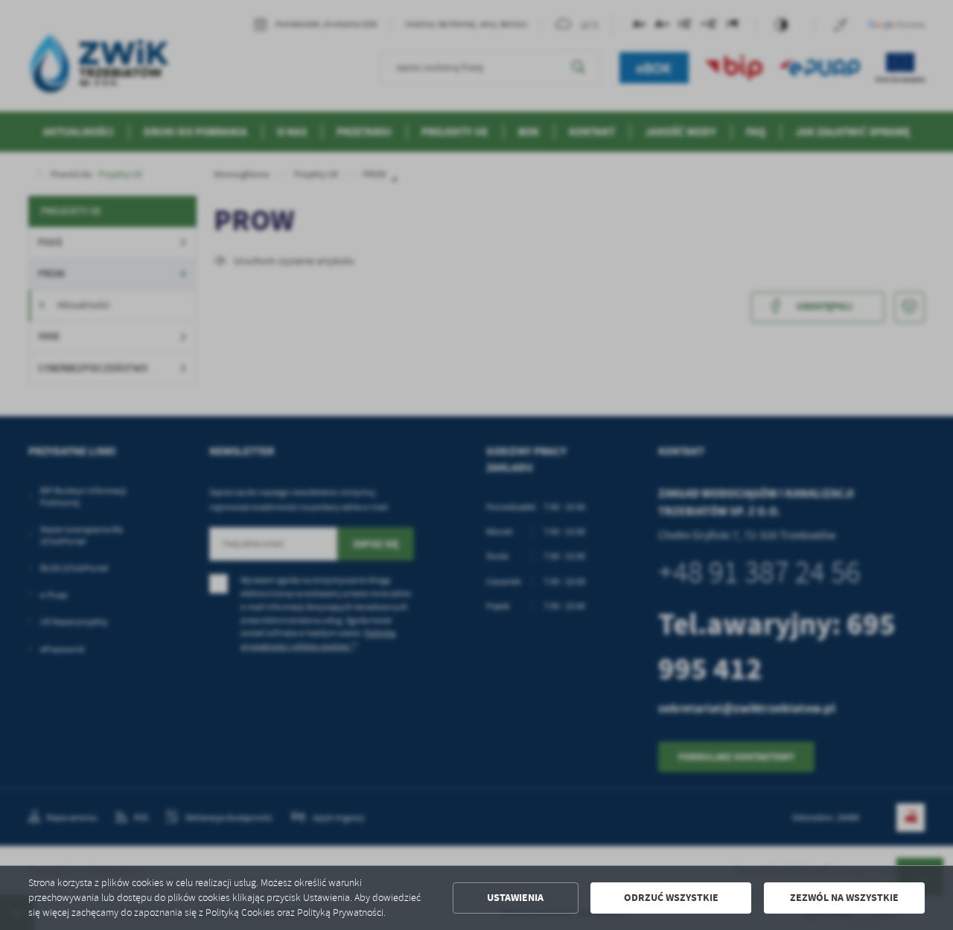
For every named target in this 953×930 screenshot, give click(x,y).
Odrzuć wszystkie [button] (671, 898)
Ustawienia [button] (515, 898)
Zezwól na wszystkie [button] (844, 898)
